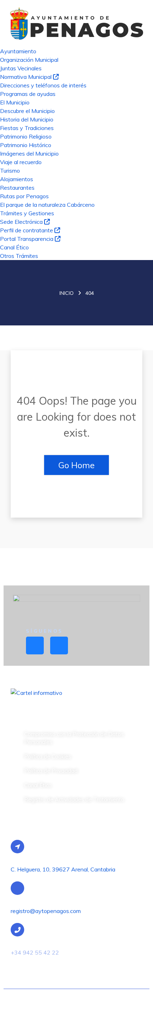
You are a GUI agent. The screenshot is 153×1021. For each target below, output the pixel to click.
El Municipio (15, 102)
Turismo (10, 170)
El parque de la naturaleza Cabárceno (47, 204)
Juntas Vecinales (21, 68)
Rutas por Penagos (24, 196)
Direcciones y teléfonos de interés (43, 85)
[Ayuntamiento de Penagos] (76, 22)
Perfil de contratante (27, 230)
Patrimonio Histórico (25, 144)
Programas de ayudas (28, 93)
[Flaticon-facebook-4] (35, 645)
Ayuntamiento (18, 51)
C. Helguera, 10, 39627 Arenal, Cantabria (63, 869)
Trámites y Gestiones (27, 213)
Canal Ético (14, 247)
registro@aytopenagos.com (46, 910)
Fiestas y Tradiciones (27, 127)
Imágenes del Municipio (29, 153)
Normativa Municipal (26, 76)
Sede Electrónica (22, 221)
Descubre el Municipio (27, 110)
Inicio (66, 293)
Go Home (76, 465)
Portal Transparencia (27, 238)
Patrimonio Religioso (26, 136)
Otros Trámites (19, 255)
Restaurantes (17, 187)
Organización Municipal (29, 59)
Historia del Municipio (26, 119)
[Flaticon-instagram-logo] (59, 645)
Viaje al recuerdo (21, 162)
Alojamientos (16, 179)
